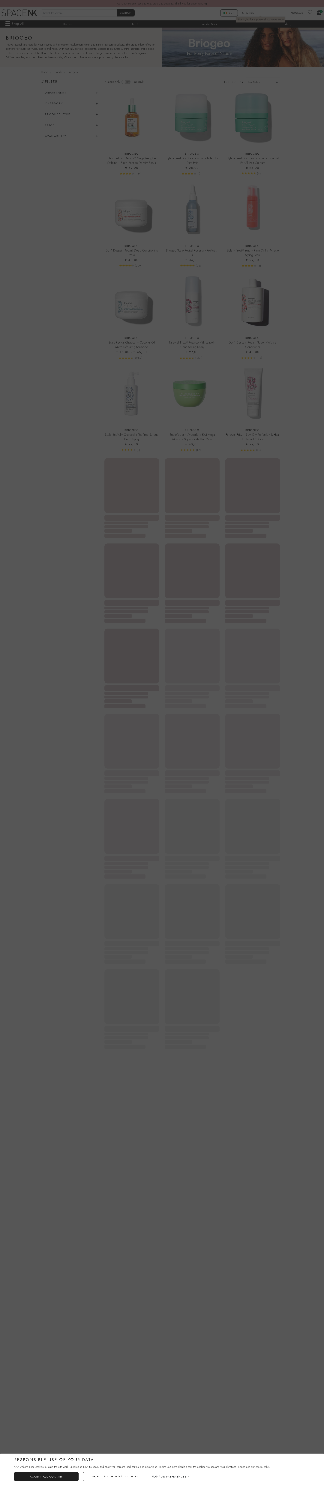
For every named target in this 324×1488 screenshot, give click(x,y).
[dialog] (162, 1470)
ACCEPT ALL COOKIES (46, 1476)
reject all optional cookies (115, 1476)
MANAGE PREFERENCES (169, 1476)
